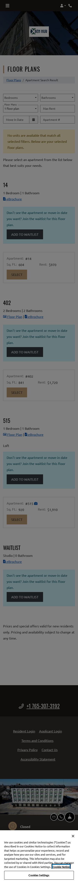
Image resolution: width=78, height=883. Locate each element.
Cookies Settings (38, 875)
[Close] (73, 836)
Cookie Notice (61, 867)
